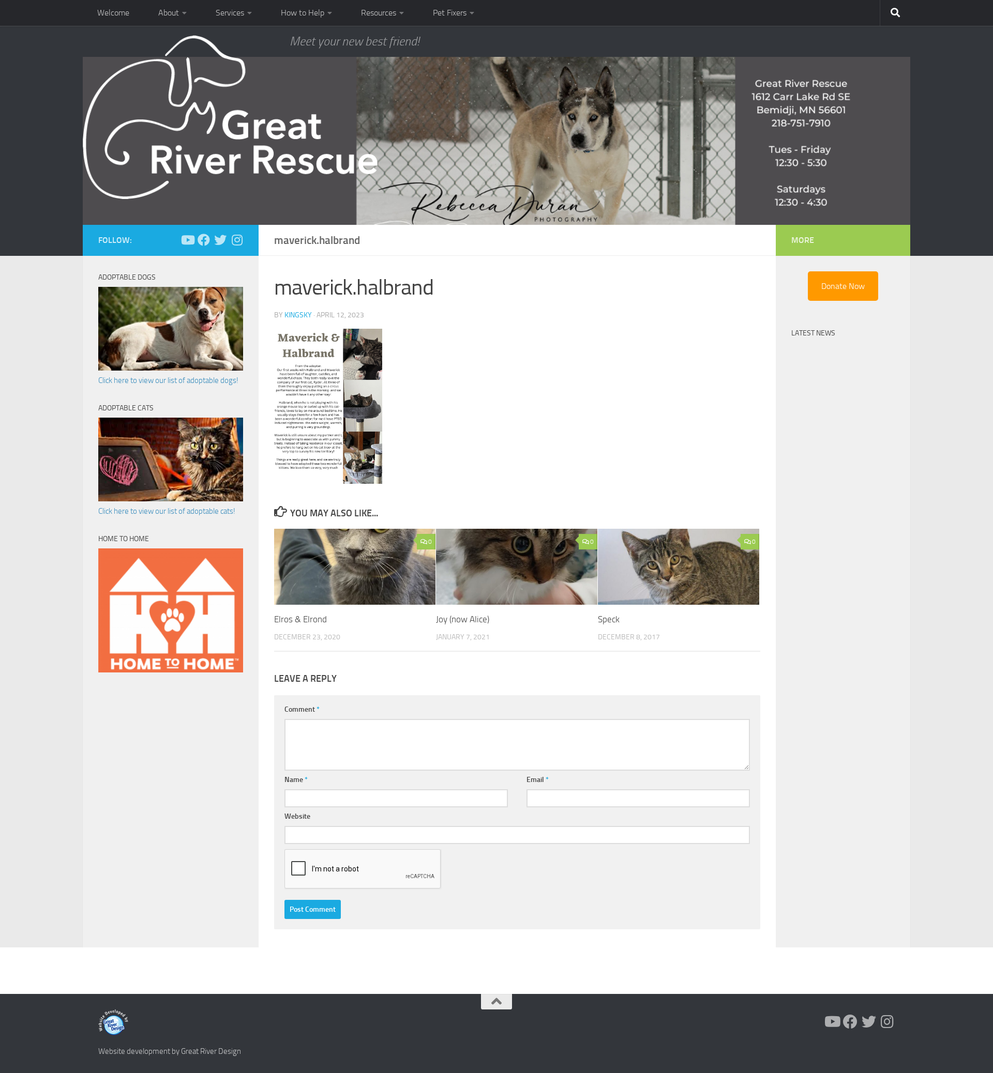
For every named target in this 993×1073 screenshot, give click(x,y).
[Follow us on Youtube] (187, 240)
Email (537, 779)
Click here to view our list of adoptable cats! (166, 511)
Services (230, 13)
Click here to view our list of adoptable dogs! (168, 380)
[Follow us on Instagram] (237, 240)
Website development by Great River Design (169, 1051)
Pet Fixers (450, 13)
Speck (609, 619)
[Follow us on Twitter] (220, 240)
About (168, 13)
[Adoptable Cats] (170, 498)
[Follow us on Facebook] (204, 240)
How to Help (302, 13)
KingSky (298, 315)
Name (296, 779)
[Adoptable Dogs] (170, 368)
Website (297, 816)
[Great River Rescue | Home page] (230, 117)
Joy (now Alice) (462, 619)
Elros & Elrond (300, 619)
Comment (302, 709)
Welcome (113, 13)
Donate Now (843, 286)
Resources (378, 13)
